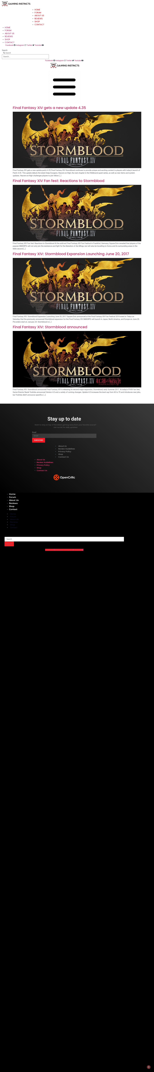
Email (34, 432)
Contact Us (63, 457)
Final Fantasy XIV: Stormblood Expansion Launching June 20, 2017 (71, 253)
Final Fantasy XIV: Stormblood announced (50, 326)
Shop (37, 21)
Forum (37, 12)
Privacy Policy (64, 451)
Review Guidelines (66, 449)
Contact (39, 24)
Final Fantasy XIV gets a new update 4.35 (49, 107)
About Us (39, 15)
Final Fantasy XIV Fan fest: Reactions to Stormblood (58, 180)
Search (4, 50)
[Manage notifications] (149, 1067)
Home (37, 9)
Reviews (38, 18)
